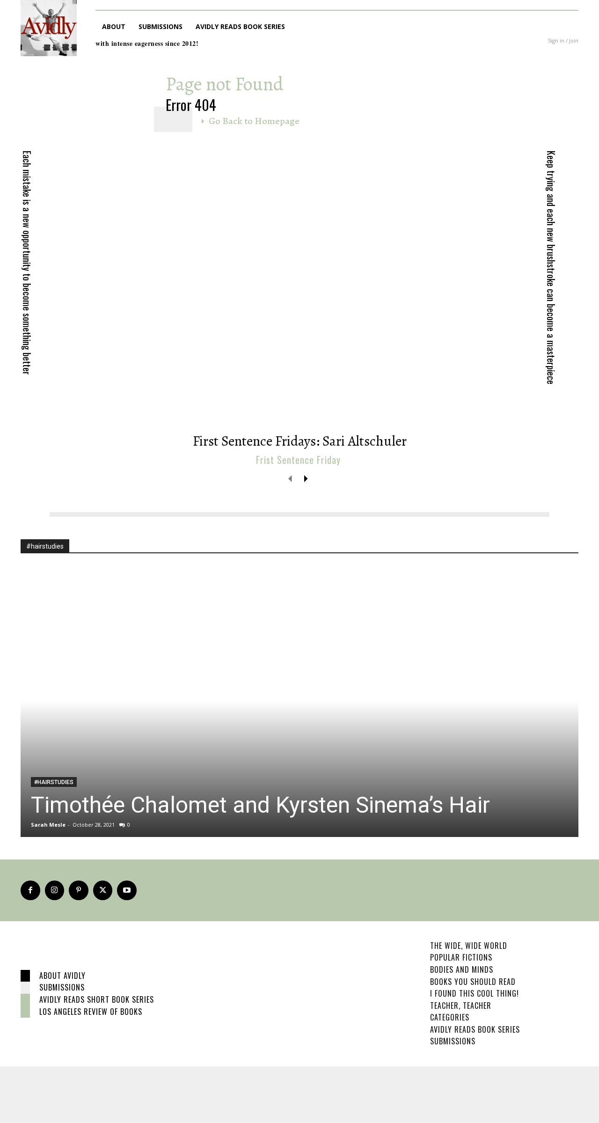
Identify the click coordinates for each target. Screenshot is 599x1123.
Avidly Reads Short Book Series (96, 999)
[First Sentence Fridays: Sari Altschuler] (299, 284)
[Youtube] (127, 890)
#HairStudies (53, 782)
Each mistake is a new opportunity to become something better (27, 263)
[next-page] (305, 478)
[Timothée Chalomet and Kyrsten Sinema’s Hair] (299, 701)
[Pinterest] (78, 890)
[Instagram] (55, 890)
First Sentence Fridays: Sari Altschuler (300, 441)
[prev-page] (290, 478)
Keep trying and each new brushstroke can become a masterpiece (551, 267)
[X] (103, 890)
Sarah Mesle (48, 824)
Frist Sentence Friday (298, 459)
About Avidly (62, 975)
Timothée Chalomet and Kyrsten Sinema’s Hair (260, 805)
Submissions (62, 987)
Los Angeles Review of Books (90, 1011)
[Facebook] (30, 890)
